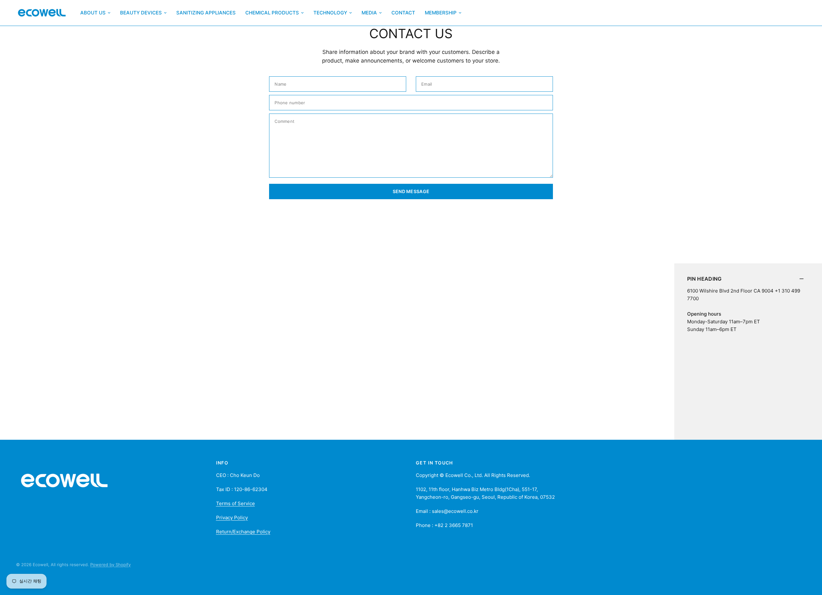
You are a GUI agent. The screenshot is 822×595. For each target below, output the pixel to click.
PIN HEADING (704, 279)
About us (93, 13)
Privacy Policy (232, 517)
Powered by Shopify (110, 564)
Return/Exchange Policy (243, 532)
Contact (403, 13)
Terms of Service (235, 503)
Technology (330, 13)
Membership (441, 13)
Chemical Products (272, 13)
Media (369, 13)
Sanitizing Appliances (206, 13)
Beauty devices (141, 13)
